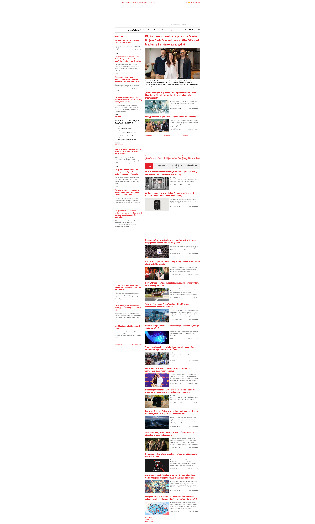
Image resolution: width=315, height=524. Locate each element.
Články (135, 30)
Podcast (156, 30)
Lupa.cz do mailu (181, 30)
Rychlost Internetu (129, 30)
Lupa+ (172, 30)
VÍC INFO (185, 2)
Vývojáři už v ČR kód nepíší (177, 166)
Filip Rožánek (174, 129)
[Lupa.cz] (117, 2)
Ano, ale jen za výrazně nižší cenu (127, 132)
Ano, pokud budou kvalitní (125, 128)
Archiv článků (148, 517)
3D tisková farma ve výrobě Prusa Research (191, 159)
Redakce (172, 469)
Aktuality (142, 30)
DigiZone (192, 30)
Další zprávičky (119, 344)
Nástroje (164, 30)
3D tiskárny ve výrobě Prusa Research (172, 159)
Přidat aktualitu (149, 521)
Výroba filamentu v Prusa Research (153, 159)
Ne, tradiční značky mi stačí (125, 136)
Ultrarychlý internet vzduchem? (161, 166)
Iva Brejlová (148, 87)
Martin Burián (174, 319)
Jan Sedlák (173, 206)
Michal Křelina (174, 185)
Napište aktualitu (137, 344)
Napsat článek (149, 519)
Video (150, 30)
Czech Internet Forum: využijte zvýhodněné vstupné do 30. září (137, 2)
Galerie (200, 30)
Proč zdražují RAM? (192, 165)
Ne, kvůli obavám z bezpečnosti (127, 139)
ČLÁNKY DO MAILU (195, 2)
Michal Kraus (174, 298)
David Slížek (173, 511)
